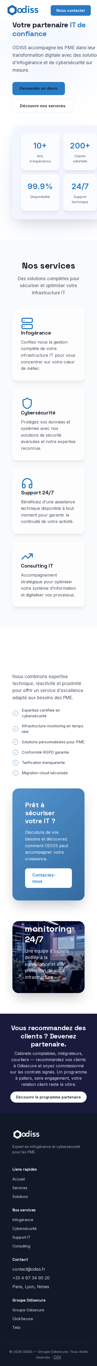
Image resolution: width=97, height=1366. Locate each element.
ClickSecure (22, 1319)
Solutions (20, 1196)
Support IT (21, 1237)
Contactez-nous (44, 878)
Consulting (21, 1246)
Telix (16, 1327)
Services (19, 1188)
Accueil (18, 1179)
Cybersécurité (24, 1228)
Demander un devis (39, 88)
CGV (57, 1357)
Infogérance (22, 1220)
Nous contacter (70, 10)
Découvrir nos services (42, 105)
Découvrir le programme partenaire (48, 1097)
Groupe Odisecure (28, 1310)
